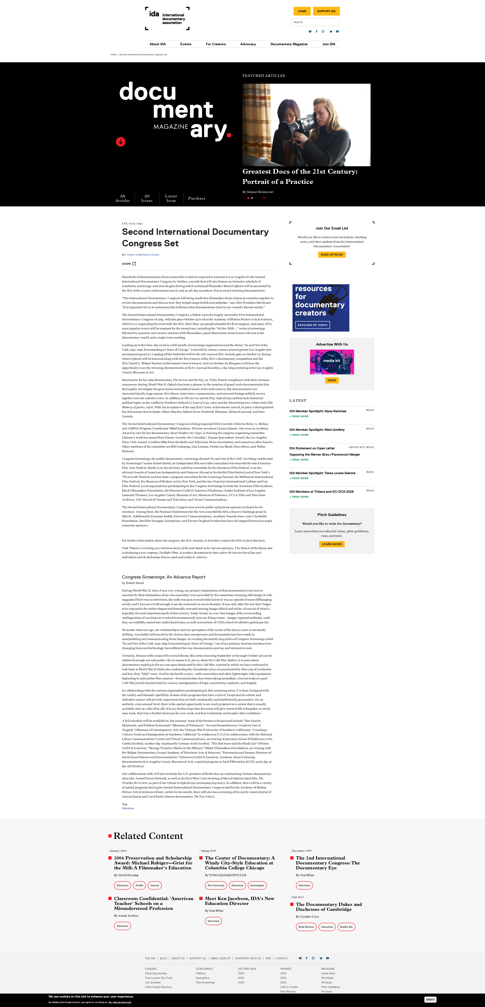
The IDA (150, 958)
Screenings (204, 968)
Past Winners (288, 991)
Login (302, 11)
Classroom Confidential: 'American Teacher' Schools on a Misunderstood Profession (153, 903)
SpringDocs (202, 978)
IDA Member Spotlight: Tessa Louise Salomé (322, 473)
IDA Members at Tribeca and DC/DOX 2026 (321, 491)
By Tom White (305, 875)
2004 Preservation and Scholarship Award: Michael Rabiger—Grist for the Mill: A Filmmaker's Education (153, 863)
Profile (139, 885)
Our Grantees (152, 982)
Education (128, 808)
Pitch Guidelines (330, 987)
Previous (243, 198)
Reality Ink (346, 926)
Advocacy (248, 44)
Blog (163, 958)
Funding (151, 968)
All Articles (122, 198)
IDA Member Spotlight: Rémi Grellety (317, 430)
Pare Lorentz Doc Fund (158, 978)
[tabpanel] (306, 140)
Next (264, 198)
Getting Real (247, 968)
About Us (178, 958)
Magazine (328, 968)
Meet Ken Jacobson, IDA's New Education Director (239, 901)
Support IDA (326, 11)
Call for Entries (289, 987)
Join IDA (328, 44)
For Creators (216, 44)
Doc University (216, 885)
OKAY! (430, 999)
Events (185, 44)
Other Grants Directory (158, 987)
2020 (241, 982)
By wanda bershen (126, 915)
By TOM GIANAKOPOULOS (225, 875)
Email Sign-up (220, 958)
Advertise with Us (248, 958)
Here (332, 380)
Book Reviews (306, 926)
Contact (282, 958)
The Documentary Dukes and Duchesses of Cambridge (329, 907)
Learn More (332, 544)
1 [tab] (248, 198)
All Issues (147, 198)
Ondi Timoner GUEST (143, 255)
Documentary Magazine (289, 44)
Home (114, 54)
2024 (241, 973)
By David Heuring (126, 875)
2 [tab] (252, 198)
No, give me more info (120, 1002)
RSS (268, 958)
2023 (283, 978)
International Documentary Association (167, 18)
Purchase (196, 198)
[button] (120, 142)
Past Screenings (205, 982)
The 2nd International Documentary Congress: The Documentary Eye (328, 863)
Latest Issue (171, 198)
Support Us (197, 958)
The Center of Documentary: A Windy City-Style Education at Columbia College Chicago (240, 863)
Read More (300, 416)
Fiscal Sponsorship (156, 973)
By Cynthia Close (307, 916)
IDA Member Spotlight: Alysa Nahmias (318, 411)
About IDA (158, 44)
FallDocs (201, 973)
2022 (241, 978)
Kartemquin (257, 885)
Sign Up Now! (332, 254)
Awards (154, 885)
